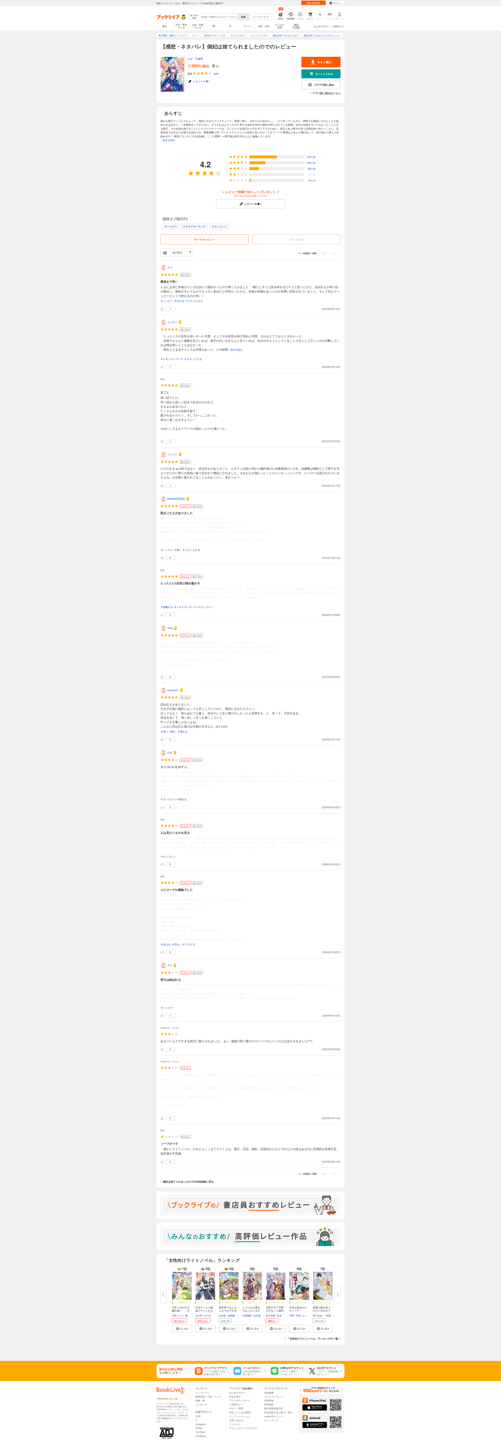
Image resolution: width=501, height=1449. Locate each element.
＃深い (164, 731)
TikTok (199, 1428)
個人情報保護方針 (273, 1408)
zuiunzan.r (173, 690)
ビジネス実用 (280, 26)
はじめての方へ (321, 26)
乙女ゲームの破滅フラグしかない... (204, 1310)
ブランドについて (273, 1396)
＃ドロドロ (188, 944)
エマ (169, 267)
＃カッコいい (219, 226)
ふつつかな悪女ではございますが (251, 1310)
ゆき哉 (256, 1315)
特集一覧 (200, 1400)
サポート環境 (236, 1408)
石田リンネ (178, 1315)
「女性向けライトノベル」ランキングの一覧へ (314, 1338)
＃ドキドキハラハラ (194, 226)
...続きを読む (168, 140)
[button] (182, 1328)
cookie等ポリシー (273, 1416)
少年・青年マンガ (181, 26)
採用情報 (269, 1400)
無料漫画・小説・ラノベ (208, 1396)
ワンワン (172, 454)
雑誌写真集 (296, 26)
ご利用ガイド (338, 26)
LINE (198, 1416)
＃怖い (178, 550)
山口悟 (198, 1315)
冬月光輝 (270, 1315)
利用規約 (269, 1404)
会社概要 (269, 1392)
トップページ (203, 1392)
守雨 (291, 1315)
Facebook (201, 1435)
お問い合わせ (236, 1420)
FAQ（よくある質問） (240, 1412)
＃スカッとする (194, 301)
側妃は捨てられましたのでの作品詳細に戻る (188, 1181)
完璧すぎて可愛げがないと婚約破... (275, 1310)
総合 (164, 26)
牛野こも (300, 1315)
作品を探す (235, 1396)
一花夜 (327, 1315)
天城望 (199, 58)
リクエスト (235, 1424)
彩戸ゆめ (317, 1315)
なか (190, 58)
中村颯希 (247, 1315)
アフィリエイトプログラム (243, 1428)
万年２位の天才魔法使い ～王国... (181, 1310)
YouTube (200, 1432)
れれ (169, 752)
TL (230, 26)
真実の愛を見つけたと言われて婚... (322, 1310)
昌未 (279, 1315)
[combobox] (219, 17)
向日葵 (222, 1315)
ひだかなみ (210, 1315)
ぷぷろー (172, 322)
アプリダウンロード (239, 1400)
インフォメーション (239, 1416)
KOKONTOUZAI (176, 499)
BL (214, 26)
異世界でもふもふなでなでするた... (228, 1310)
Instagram (201, 1424)
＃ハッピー (170, 226)
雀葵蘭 (231, 1315)
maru (170, 628)
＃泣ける (179, 301)
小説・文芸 (263, 26)
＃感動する (166, 607)
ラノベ (246, 26)
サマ (169, 965)
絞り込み (194, 16)
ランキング (201, 1404)
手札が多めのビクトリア (298, 1309)
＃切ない (176, 944)
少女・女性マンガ (198, 26)
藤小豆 (188, 1315)
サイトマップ (271, 1420)
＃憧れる (182, 731)
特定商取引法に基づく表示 (278, 1412)
